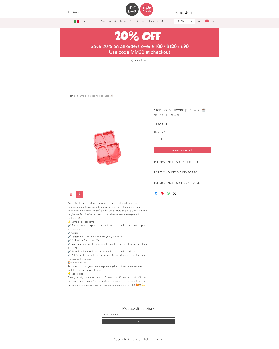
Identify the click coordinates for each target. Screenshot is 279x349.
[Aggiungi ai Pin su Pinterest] (162, 193)
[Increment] (166, 139)
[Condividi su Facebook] (156, 193)
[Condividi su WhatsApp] (168, 193)
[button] (184, 21)
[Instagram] (181, 13)
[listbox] (184, 21)
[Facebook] (191, 13)
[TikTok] (186, 13)
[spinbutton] (161, 139)
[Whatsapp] (176, 13)
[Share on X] (174, 193)
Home (71, 95)
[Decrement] (157, 139)
